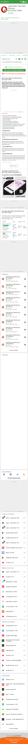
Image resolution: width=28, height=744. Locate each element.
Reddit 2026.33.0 (10, 611)
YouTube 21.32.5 (10, 562)
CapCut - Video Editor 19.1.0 (12, 523)
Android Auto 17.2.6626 (11, 591)
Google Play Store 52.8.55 (12, 699)
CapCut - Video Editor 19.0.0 (12, 528)
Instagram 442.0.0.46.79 (11, 586)
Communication (6, 59)
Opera (11, 13)
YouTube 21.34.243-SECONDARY (13, 660)
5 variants (9, 279)
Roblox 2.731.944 (10, 552)
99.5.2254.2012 (18, 175)
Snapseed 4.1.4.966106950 (12, 709)
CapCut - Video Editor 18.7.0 (12, 542)
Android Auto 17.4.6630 (11, 601)
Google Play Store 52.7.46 (12, 665)
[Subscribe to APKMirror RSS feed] (24, 475)
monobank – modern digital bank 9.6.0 (15, 719)
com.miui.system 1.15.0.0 (12, 606)
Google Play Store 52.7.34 (12, 537)
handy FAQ (13, 217)
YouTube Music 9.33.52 (11, 596)
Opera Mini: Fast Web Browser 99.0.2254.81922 (13, 343)
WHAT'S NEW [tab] (4, 55)
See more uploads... (14, 350)
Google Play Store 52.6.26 (12, 557)
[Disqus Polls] (14, 375)
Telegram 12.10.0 (10, 679)
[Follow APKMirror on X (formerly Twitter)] (4, 475)
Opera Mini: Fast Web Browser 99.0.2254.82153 (13, 335)
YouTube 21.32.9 (10, 655)
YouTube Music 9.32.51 (11, 616)
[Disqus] (14, 412)
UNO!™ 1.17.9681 (10, 694)
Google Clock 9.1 (10, 670)
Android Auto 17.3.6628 (11, 581)
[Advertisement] (14, 38)
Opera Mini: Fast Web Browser (12, 17)
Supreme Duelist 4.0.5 (11, 645)
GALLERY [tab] (18, 55)
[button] (16, 59)
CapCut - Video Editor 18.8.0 (12, 518)
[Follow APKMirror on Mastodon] (11, 475)
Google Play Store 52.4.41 (12, 533)
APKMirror (6, 2)
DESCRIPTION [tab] (12, 55)
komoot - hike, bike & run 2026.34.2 (14, 714)
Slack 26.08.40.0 (9, 724)
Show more (13, 166)
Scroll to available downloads (15, 70)
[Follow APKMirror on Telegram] (17, 475)
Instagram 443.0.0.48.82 (11, 635)
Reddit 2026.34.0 (10, 650)
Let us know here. (17, 735)
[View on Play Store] (19, 59)
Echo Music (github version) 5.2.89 (14, 547)
